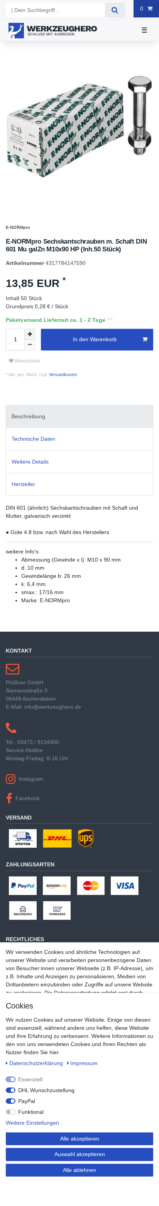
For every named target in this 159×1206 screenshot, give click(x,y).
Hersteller (23, 501)
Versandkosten (62, 391)
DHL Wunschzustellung (46, 1090)
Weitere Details (30, 478)
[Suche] (115, 10)
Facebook (27, 815)
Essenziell (30, 1079)
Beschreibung (28, 433)
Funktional (31, 1112)
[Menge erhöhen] (29, 350)
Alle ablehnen (79, 1170)
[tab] (79, 433)
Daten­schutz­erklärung (36, 1063)
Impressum (84, 1063)
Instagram (31, 795)
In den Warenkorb (95, 356)
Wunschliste (27, 378)
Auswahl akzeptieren (79, 1154)
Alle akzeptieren (79, 1139)
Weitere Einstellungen (32, 1123)
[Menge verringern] (29, 361)
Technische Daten (33, 456)
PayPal (26, 1101)
